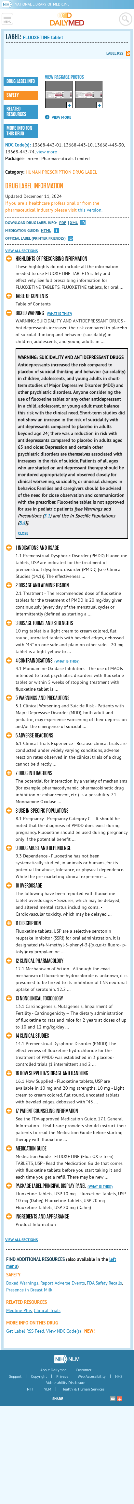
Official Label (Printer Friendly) (35, 238)
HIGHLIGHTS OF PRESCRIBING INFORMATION (51, 258)
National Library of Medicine (42, 4)
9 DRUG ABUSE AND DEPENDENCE (43, 848)
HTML (46, 231)
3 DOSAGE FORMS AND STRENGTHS (44, 623)
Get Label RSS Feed (25, 1331)
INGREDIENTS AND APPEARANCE (42, 1216)
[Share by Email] (112, 1398)
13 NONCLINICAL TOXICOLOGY (39, 998)
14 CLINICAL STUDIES (32, 1035)
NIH (30, 1389)
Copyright (39, 1376)
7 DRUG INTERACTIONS (34, 773)
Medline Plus (19, 1310)
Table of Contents (32, 296)
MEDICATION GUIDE (31, 1148)
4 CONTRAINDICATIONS (34, 660)
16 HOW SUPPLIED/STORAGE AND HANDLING (52, 1073)
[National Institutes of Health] (8, 4)
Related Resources (16, 112)
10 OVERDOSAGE (29, 885)
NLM (47, 1389)
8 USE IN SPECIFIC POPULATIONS (42, 810)
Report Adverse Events (62, 1283)
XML (74, 223)
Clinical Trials (47, 1310)
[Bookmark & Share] (119, 1398)
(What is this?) (59, 313)
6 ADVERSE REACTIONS (34, 735)
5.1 (47, 516)
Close (23, 533)
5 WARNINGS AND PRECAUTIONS (43, 698)
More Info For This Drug (19, 131)
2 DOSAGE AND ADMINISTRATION (42, 585)
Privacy (62, 1376)
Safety (13, 95)
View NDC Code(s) (63, 1331)
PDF (62, 223)
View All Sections (21, 250)
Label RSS (114, 53)
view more (46, 152)
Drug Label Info (21, 81)
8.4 (22, 523)
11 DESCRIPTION (28, 923)
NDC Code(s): (18, 145)
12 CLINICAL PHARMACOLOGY (39, 961)
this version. (90, 210)
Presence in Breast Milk (29, 1290)
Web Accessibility (92, 1376)
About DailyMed (53, 1369)
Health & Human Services (82, 1389)
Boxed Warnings (22, 1283)
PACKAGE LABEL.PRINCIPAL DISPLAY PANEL (51, 1186)
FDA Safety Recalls (104, 1283)
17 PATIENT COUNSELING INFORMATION (47, 1111)
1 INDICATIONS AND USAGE (37, 548)
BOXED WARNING (30, 313)
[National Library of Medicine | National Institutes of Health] (66, 1359)
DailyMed (67, 19)
